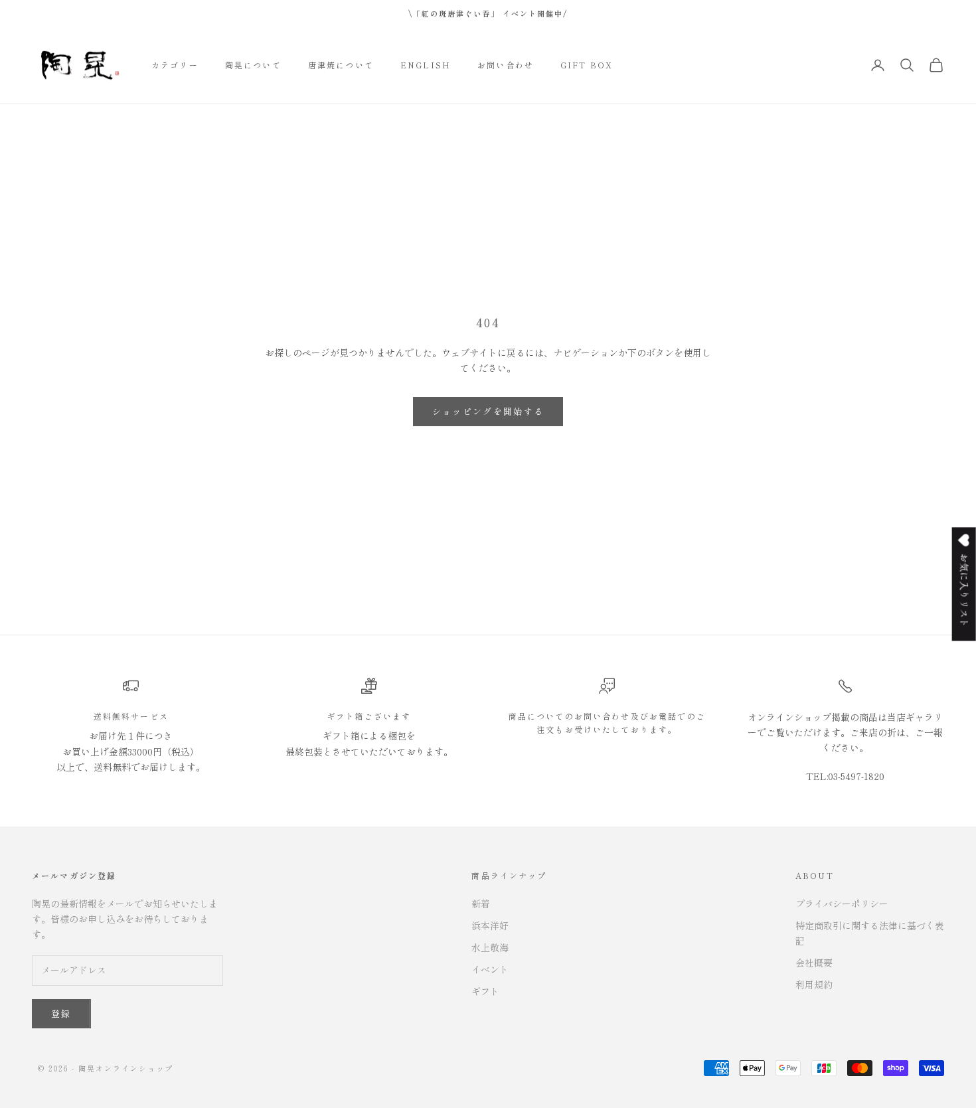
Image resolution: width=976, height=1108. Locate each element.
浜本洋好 (490, 925)
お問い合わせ (505, 64)
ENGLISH (425, 64)
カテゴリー (175, 64)
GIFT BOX (586, 64)
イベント (490, 969)
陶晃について (253, 64)
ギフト (485, 991)
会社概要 (814, 962)
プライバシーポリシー (841, 903)
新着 (480, 903)
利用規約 (814, 984)
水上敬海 (490, 947)
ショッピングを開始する (488, 411)
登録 (61, 1013)
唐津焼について (341, 64)
